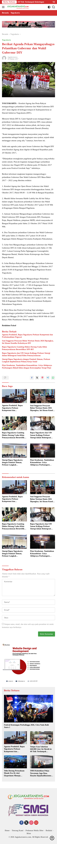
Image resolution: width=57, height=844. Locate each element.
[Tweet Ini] (37, 378)
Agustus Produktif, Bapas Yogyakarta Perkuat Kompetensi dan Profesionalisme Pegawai (27, 336)
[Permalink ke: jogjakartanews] (4, 58)
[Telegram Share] (48, 378)
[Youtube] (36, 822)
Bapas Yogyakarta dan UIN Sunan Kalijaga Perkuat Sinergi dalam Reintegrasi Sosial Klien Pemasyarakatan (26, 354)
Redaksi (49, 831)
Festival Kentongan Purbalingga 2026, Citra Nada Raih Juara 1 (26, 726)
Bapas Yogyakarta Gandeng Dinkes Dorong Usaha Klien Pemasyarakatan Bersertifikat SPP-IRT (24, 348)
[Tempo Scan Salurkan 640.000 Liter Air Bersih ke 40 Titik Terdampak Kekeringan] (41, 737)
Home (7, 831)
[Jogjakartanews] (17, 7)
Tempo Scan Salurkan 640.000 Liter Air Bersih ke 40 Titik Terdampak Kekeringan (41, 749)
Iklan (29, 833)
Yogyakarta (6, 40)
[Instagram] (31, 822)
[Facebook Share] (32, 378)
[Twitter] (26, 822)
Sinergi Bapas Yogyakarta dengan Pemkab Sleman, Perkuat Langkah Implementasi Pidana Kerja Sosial (26, 360)
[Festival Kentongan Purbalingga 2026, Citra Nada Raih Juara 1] (28, 708)
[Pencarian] (53, 7)
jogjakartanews (12, 57)
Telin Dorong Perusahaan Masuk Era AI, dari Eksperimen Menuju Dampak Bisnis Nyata (14, 773)
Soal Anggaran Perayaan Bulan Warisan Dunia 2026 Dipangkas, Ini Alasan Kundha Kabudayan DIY (28, 342)
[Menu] (4, 7)
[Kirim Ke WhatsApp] (53, 378)
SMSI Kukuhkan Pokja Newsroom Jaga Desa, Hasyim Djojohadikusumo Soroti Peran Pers (40, 773)
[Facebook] (21, 822)
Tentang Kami (17, 831)
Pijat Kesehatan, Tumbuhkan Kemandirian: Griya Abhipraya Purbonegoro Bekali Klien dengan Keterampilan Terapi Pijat (27, 366)
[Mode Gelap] (49, 7)
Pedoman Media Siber (34, 831)
